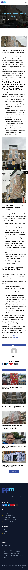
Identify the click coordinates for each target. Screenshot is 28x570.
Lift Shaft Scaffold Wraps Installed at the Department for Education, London (13, 407)
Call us (14, 335)
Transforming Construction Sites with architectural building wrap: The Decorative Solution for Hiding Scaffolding (13, 427)
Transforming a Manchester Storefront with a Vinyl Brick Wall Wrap (14, 466)
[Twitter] (6, 505)
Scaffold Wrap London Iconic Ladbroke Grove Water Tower (14, 446)
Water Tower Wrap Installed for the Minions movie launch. (13, 388)
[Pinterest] (10, 364)
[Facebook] (3, 364)
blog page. (16, 337)
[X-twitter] (5, 364)
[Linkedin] (7, 364)
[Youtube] (12, 364)
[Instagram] (15, 364)
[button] (25, 2)
